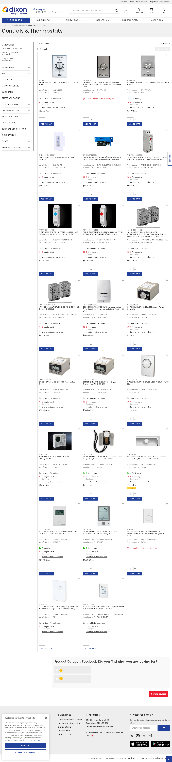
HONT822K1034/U (90, 305)
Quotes (124, 2)
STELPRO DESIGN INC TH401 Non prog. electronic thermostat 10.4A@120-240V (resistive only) (58, 608)
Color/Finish (9, 135)
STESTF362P (88, 530)
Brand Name (8, 67)
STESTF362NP (44, 530)
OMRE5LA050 (132, 305)
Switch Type (8, 122)
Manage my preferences (25, 752)
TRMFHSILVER (88, 604)
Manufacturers (130, 20)
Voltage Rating (10, 110)
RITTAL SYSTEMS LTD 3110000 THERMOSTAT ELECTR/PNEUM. (55, 458)
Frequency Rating (12, 147)
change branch (57, 12)
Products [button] (16, 20)
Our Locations (64, 727)
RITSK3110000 (44, 455)
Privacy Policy (35, 740)
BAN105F (42, 80)
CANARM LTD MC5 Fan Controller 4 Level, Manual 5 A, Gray (148, 83)
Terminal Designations (14, 129)
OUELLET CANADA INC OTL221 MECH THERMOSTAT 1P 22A (148, 383)
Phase (5, 141)
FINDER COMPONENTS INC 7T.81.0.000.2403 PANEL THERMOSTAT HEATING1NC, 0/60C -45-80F (103, 233)
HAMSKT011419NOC (47, 305)
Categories (8, 44)
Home (4, 25)
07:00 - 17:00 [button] (41, 12)
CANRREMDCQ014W (47, 155)
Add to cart (46, 124)
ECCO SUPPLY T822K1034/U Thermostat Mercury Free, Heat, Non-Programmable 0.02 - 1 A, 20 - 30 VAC (103, 309)
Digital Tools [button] (73, 20)
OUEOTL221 (132, 380)
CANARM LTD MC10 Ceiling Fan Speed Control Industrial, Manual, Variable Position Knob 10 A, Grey (102, 84)
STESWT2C (131, 530)
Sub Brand (7, 92)
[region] (25, 737)
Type (4, 73)
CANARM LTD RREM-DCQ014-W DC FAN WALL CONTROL (57, 158)
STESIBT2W (131, 455)
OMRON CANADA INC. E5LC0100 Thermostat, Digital (57, 383)
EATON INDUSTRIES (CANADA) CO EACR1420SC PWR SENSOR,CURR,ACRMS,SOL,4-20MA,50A (102, 158)
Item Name (7, 79)
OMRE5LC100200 (90, 380)
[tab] (16, 44)
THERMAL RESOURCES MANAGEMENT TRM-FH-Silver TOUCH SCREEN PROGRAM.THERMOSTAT (103, 608)
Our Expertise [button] (43, 20)
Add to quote (46, 648)
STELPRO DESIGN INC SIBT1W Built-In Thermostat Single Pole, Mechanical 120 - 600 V (102, 458)
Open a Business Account (70, 719)
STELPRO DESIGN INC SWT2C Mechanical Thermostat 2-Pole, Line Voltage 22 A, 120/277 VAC (146, 534)
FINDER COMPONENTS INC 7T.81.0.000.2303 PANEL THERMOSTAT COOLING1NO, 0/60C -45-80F (58, 233)
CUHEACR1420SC (90, 155)
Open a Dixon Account (138, 2)
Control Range (10, 104)
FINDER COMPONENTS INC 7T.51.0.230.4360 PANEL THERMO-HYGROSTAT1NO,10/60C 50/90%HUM (147, 158)
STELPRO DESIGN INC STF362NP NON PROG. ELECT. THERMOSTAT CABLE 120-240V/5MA (59, 533)
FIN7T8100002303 (46, 230)
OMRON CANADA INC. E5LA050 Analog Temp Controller (145, 308)
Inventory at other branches (52, 107)
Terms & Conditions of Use (113, 758)
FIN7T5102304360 (134, 155)
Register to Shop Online (159, 2)
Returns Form (64, 730)
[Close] (46, 718)
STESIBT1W (87, 455)
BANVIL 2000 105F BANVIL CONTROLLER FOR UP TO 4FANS (59, 83)
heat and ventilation (17, 25)
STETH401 (43, 604)
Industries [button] (101, 20)
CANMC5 (131, 80)
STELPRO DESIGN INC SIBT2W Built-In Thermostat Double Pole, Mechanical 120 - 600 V (146, 458)
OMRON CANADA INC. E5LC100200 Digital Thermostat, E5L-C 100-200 (99, 383)
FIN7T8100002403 (90, 230)
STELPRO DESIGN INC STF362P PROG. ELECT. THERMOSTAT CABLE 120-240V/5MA (100, 533)
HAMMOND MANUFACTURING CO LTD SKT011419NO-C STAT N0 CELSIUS (59, 308)
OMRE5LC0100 (45, 380)
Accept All (25, 745)
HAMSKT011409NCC (135, 230)
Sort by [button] (164, 43)
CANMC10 (87, 80)
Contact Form (64, 734)
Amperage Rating (11, 98)
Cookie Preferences (95, 758)
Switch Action (10, 116)
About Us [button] (156, 20)
